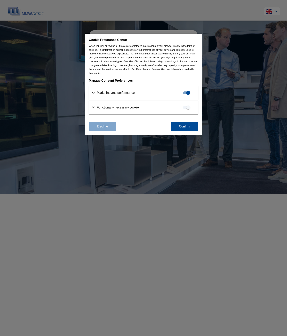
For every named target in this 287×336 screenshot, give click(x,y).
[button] (113, 92)
